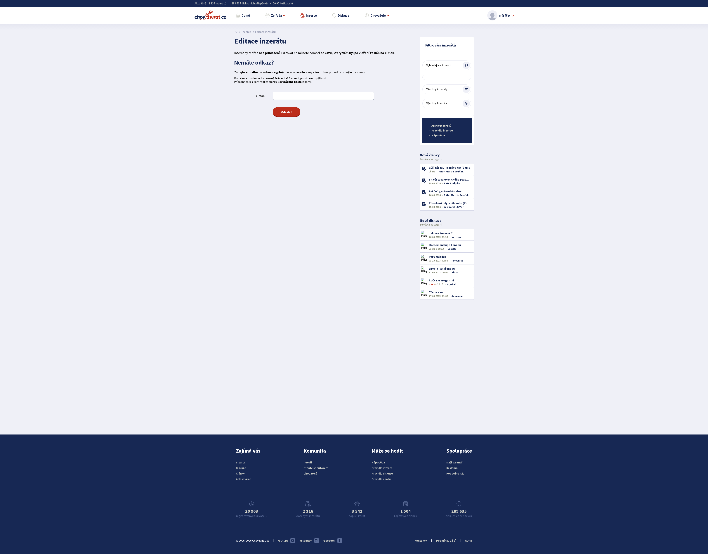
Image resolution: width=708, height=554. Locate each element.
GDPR (468, 540)
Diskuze (343, 15)
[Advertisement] (447, 362)
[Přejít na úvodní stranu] (236, 32)
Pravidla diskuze (382, 473)
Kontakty (420, 540)
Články (240, 473)
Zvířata (276, 15)
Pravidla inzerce (442, 130)
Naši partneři (454, 462)
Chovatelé (378, 15)
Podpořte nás (455, 473)
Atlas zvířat (243, 479)
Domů (246, 15)
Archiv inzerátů (441, 125)
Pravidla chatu (381, 479)
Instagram (305, 540)
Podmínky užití (446, 540)
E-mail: (260, 96)
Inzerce (311, 15)
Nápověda (438, 135)
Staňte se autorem (316, 468)
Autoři (308, 462)
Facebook (329, 540)
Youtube (282, 540)
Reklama (452, 468)
